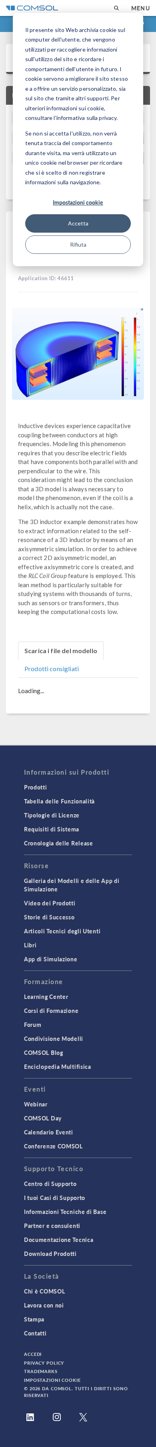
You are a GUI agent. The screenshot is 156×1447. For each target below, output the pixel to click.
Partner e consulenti (52, 1226)
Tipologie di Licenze (52, 815)
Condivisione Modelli (53, 1038)
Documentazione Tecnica (58, 1240)
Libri (30, 945)
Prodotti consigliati (51, 668)
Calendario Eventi (48, 1132)
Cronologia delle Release (58, 843)
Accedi (33, 1354)
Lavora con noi (44, 1305)
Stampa (34, 1319)
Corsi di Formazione (51, 1010)
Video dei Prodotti (50, 903)
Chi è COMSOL (44, 1291)
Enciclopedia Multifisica (57, 1066)
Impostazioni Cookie (52, 1380)
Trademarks (41, 1371)
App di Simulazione (51, 959)
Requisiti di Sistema (51, 829)
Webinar (36, 1104)
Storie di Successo (49, 917)
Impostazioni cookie (78, 202)
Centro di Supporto (50, 1184)
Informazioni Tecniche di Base (65, 1212)
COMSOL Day (43, 1118)
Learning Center (46, 997)
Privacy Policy (44, 1363)
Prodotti (35, 787)
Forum (33, 1024)
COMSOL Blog (43, 1052)
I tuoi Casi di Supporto (54, 1198)
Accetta (78, 223)
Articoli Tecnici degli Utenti (62, 931)
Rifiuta (78, 244)
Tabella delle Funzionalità (59, 801)
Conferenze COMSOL (53, 1146)
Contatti (35, 1333)
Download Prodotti (50, 1254)
